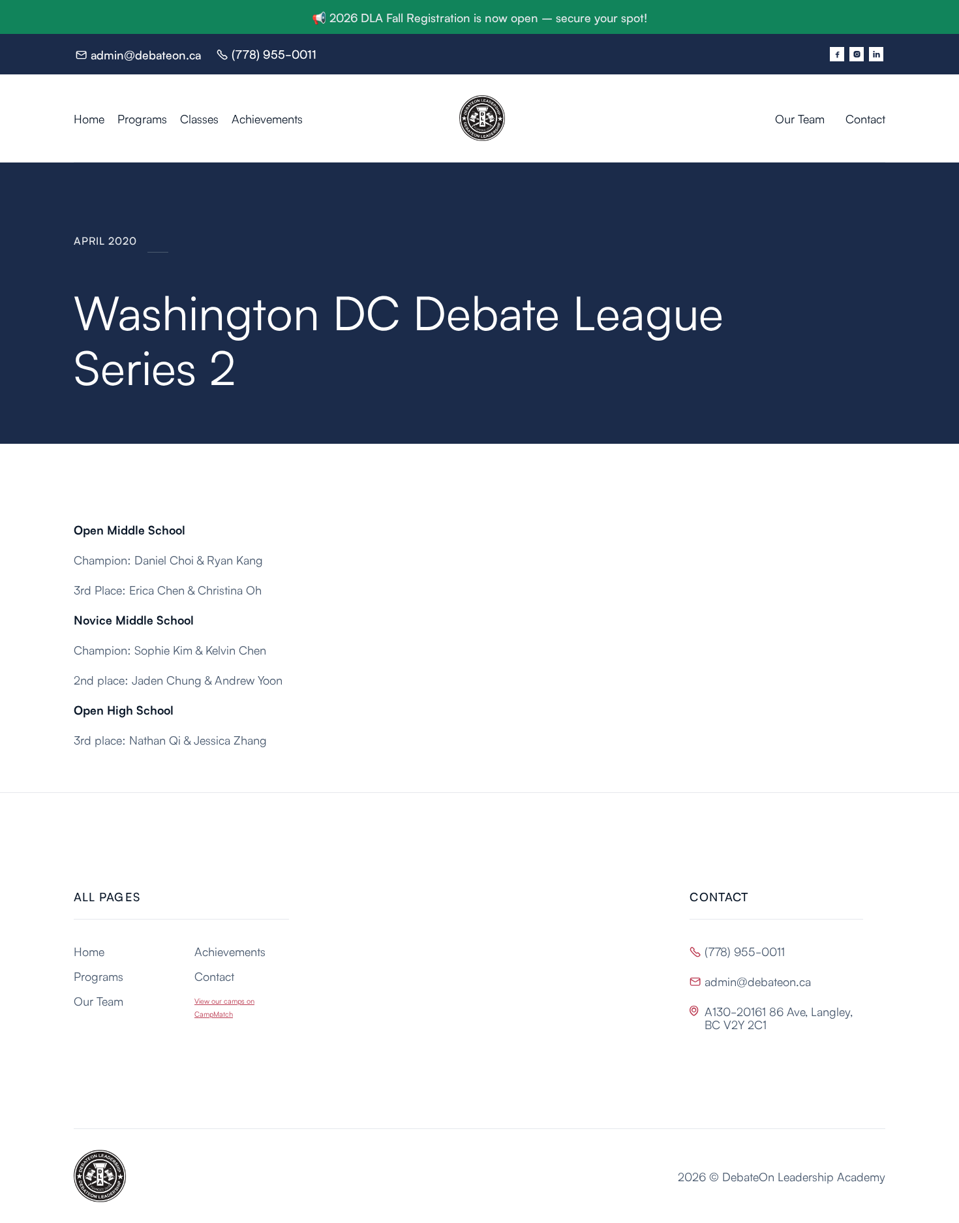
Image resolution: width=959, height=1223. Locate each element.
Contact (865, 118)
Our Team (800, 118)
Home (89, 118)
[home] (535, 118)
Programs (142, 118)
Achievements (267, 118)
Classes (199, 118)
